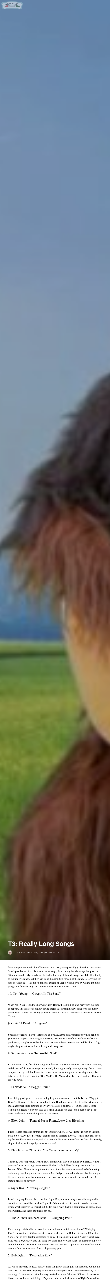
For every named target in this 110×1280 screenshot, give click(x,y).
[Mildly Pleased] (12, 8)
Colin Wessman (21, 952)
